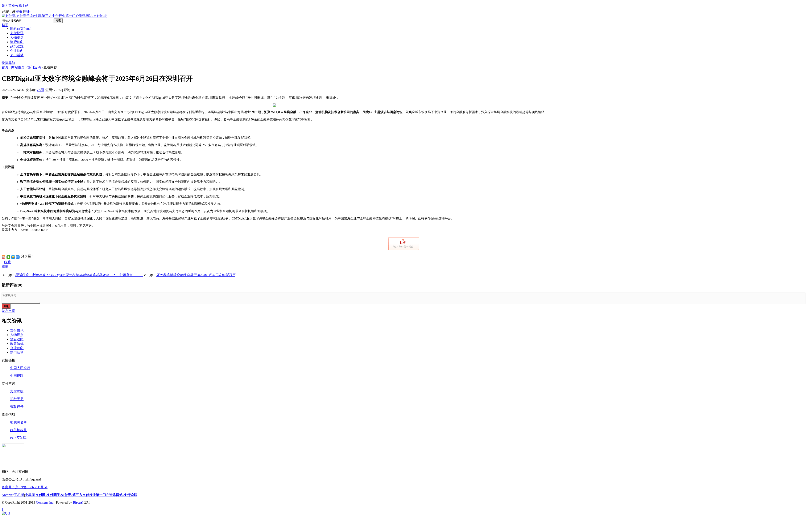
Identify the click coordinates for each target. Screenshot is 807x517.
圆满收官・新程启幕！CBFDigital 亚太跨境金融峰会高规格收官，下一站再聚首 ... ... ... (79, 275)
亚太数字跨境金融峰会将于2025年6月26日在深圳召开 (195, 275)
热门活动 (17, 55)
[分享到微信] (8, 257)
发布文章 (8, 311)
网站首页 (20, 28)
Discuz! (78, 502)
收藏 (7, 262)
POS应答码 (18, 438)
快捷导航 (8, 63)
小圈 (40, 90)
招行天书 (17, 399)
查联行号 (17, 407)
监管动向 (17, 42)
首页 (5, 67)
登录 (19, 11)
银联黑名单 (18, 422)
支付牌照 (17, 391)
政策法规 (17, 46)
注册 (27, 11)
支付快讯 (17, 33)
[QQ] (6, 513)
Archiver (7, 495)
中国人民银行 (20, 368)
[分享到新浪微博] (3, 257)
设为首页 (8, 5)
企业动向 (17, 50)
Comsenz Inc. (45, 502)
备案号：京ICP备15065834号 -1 (24, 487)
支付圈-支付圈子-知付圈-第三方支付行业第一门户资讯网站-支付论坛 (86, 495)
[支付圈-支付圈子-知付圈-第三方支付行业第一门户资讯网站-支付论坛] (54, 16)
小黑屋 (30, 495)
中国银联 (17, 375)
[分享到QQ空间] (13, 257)
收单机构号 (18, 430)
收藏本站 (22, 5)
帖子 (5, 25)
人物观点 (17, 37)
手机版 (19, 495)
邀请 (5, 266)
